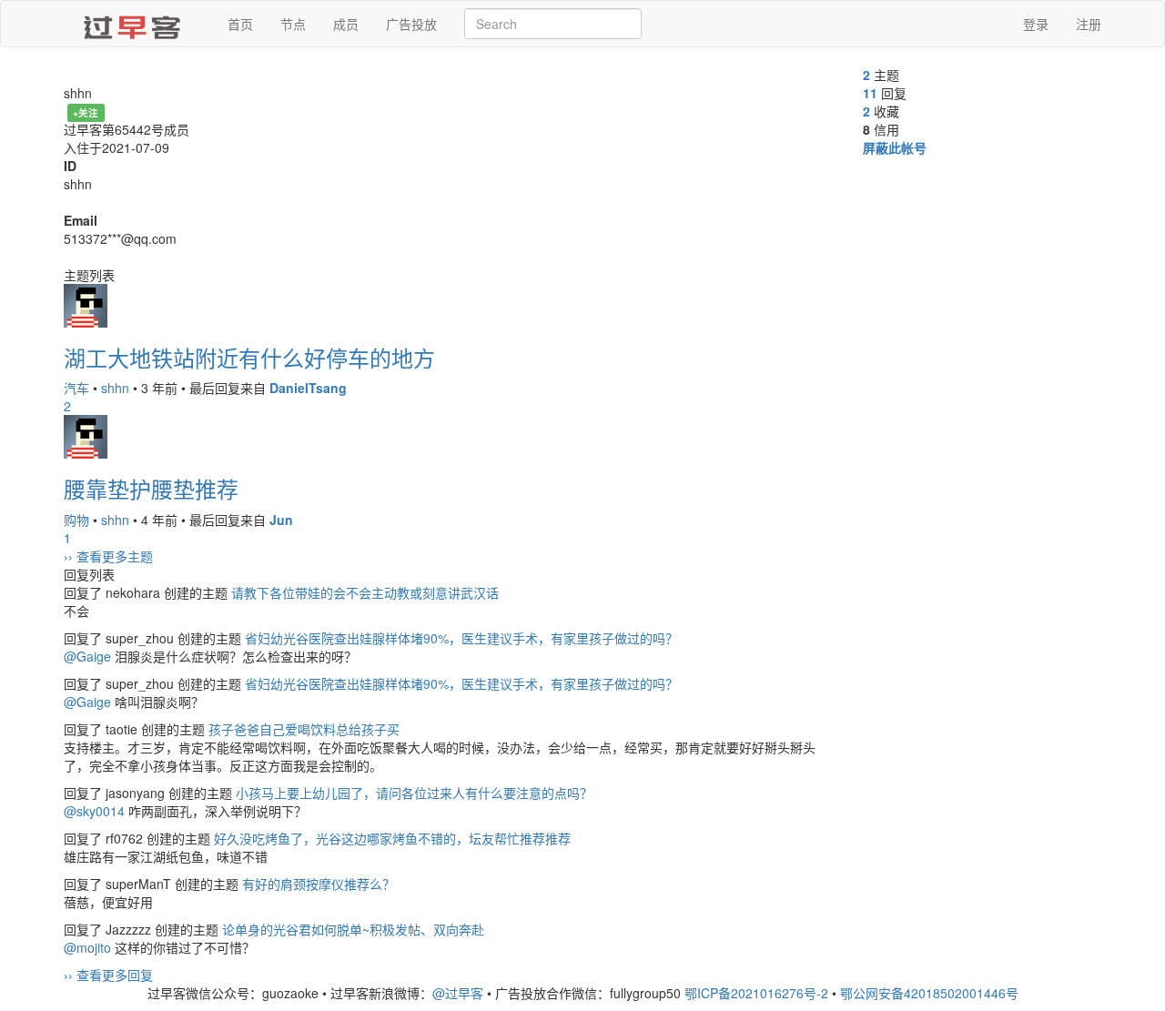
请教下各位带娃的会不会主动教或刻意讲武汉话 (365, 592)
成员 (346, 24)
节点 (293, 24)
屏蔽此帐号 (895, 147)
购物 (76, 520)
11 (870, 93)
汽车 (76, 388)
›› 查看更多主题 (108, 556)
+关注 (85, 112)
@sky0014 (94, 811)
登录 (1035, 24)
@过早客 (457, 993)
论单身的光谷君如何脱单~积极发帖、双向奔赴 (353, 929)
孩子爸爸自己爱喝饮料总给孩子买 (304, 729)
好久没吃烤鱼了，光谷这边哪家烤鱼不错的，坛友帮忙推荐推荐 (392, 838)
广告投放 (411, 24)
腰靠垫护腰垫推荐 (151, 488)
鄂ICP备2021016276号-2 (756, 993)
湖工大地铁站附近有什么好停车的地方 (249, 357)
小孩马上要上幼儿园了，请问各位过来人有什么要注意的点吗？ (414, 793)
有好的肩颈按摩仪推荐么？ (318, 884)
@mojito (87, 947)
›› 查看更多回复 (108, 975)
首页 (240, 24)
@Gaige (87, 656)
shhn (115, 388)
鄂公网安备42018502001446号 (929, 993)
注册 (1088, 24)
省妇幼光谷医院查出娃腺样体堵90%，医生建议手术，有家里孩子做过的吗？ (461, 638)
